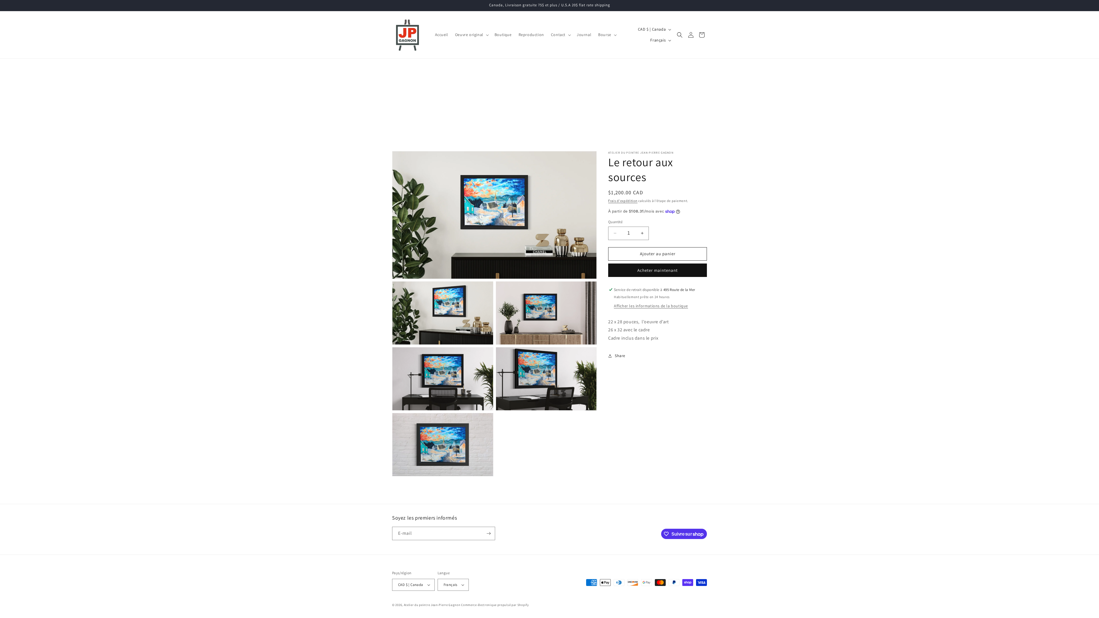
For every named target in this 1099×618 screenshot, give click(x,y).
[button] (471, 35)
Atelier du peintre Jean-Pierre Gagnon (432, 605)
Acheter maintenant (657, 270)
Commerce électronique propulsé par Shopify (495, 605)
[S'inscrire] (488, 533)
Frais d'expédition (623, 201)
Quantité (615, 221)
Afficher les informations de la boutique (651, 305)
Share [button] (620, 355)
